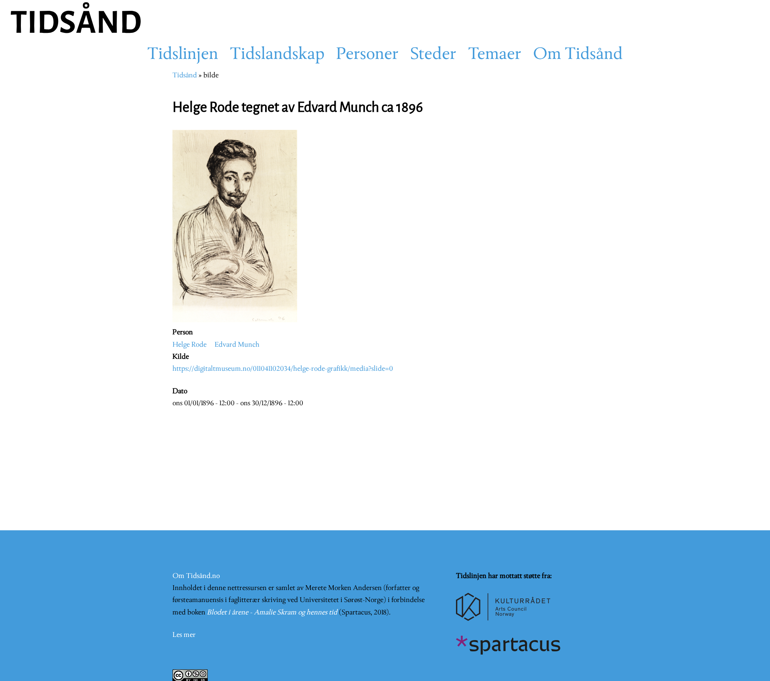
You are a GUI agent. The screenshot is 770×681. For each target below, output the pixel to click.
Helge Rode (189, 345)
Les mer (184, 635)
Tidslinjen (182, 55)
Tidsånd (184, 75)
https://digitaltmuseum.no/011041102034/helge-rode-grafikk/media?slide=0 (282, 369)
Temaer (494, 55)
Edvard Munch (237, 345)
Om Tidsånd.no (196, 576)
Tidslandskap (277, 55)
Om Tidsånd (578, 55)
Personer (367, 55)
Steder (433, 55)
